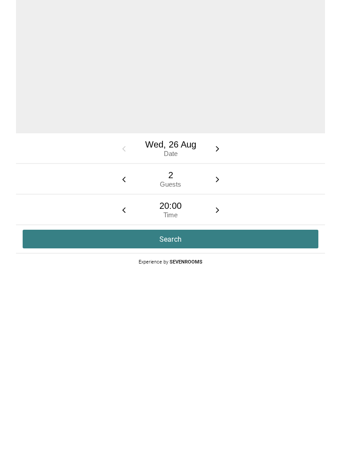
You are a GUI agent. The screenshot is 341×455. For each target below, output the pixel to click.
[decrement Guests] (124, 179)
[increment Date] (217, 148)
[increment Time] (217, 210)
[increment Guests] (217, 179)
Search (170, 239)
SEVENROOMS (186, 261)
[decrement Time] (124, 210)
